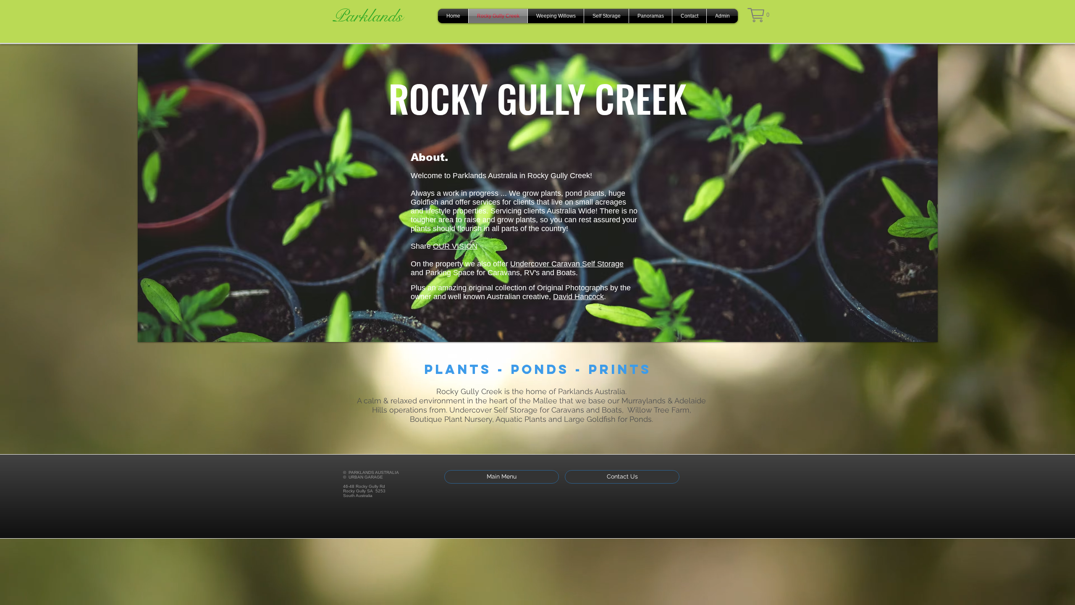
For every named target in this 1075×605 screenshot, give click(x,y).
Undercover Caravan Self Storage (567, 264)
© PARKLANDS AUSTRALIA (371, 472)
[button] (758, 15)
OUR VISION (455, 246)
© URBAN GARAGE (363, 477)
